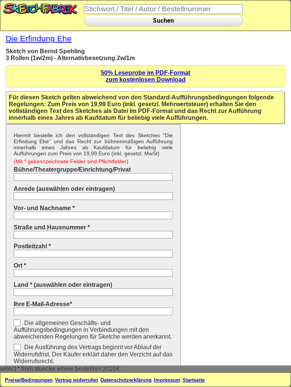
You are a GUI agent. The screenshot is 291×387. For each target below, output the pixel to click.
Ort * (20, 265)
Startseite (194, 380)
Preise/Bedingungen (29, 380)
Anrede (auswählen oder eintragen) (64, 189)
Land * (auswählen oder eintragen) (63, 285)
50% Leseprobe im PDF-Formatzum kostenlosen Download (145, 76)
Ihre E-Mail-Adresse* (43, 304)
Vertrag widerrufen (76, 380)
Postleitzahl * (32, 246)
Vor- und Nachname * (44, 208)
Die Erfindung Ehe (39, 38)
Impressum (167, 380)
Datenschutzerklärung (126, 380)
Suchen (163, 20)
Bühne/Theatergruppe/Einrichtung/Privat (72, 169)
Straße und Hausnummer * (52, 227)
